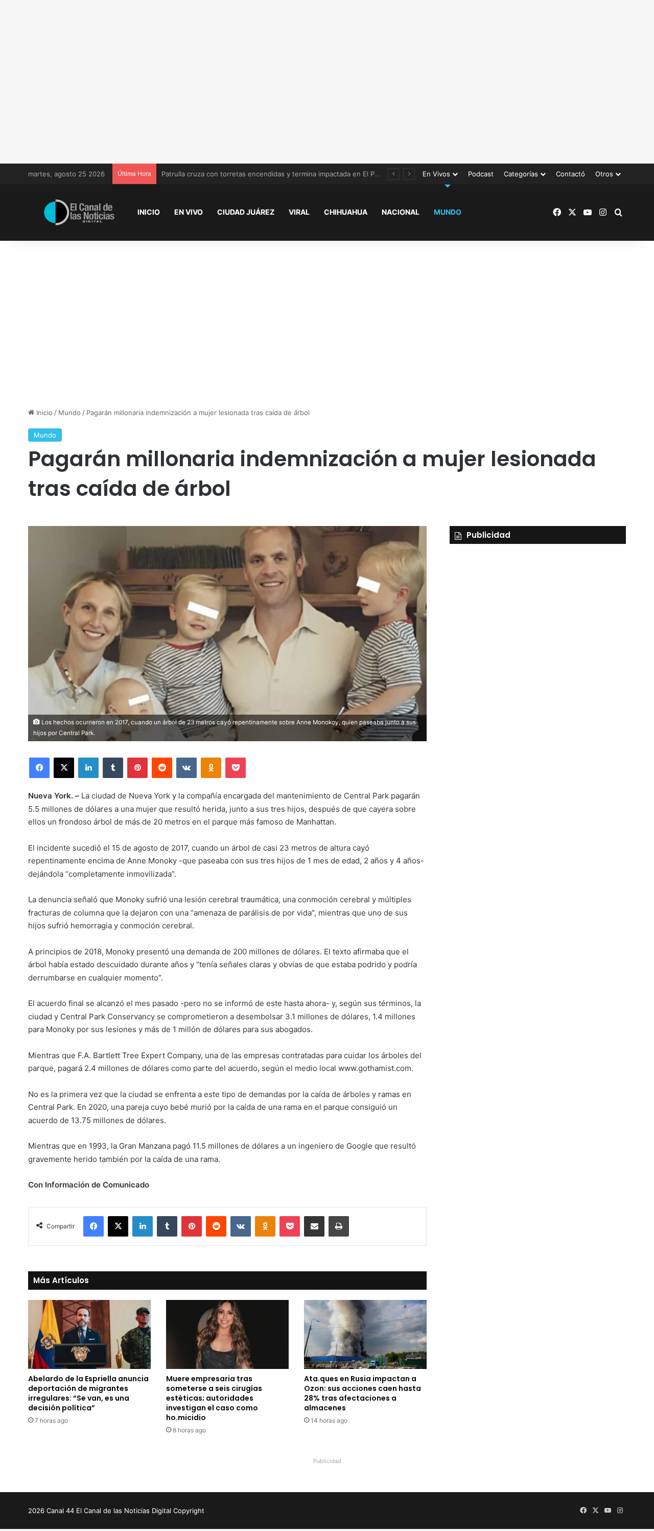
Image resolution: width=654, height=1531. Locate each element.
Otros (604, 174)
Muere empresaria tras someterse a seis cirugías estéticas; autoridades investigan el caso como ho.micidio (214, 1398)
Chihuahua (345, 212)
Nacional (400, 212)
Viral (299, 212)
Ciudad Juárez (245, 212)
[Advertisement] (327, 81)
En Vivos (436, 174)
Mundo (447, 212)
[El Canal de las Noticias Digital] (79, 212)
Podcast (481, 174)
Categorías (521, 174)
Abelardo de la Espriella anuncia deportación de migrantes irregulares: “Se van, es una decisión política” (88, 1393)
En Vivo (188, 212)
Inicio (148, 212)
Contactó (570, 174)
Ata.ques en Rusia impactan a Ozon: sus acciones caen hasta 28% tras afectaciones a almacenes (362, 1393)
